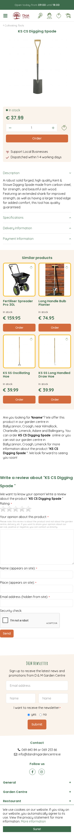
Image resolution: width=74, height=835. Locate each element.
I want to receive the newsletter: (37, 707)
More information (33, 821)
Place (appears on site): (18, 583)
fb (32, 772)
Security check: (11, 611)
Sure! (37, 829)
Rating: (6, 504)
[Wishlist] (58, 16)
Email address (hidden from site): (25, 597)
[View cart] (68, 16)
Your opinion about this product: (24, 517)
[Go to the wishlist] (57, 16)
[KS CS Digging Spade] (37, 67)
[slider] (16, 509)
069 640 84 (29, 750)
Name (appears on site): (18, 568)
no (45, 714)
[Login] (49, 16)
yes (33, 714)
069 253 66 (49, 750)
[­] (6, 16)
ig (41, 772)
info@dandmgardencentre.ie (40, 754)
